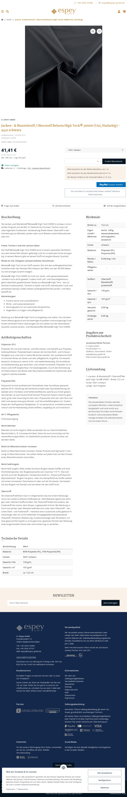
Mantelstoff (106, 282)
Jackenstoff (106, 285)
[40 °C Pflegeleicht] (104, 268)
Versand (21, 157)
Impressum (70, 698)
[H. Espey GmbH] (63, 11)
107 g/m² (105, 299)
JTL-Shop (122, 793)
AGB (66, 692)
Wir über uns (70, 675)
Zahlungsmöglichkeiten (74, 678)
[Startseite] (2, 19)
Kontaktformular (49, 690)
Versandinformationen (74, 681)
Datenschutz (70, 695)
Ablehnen (104, 787)
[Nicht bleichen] (111, 268)
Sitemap (68, 687)
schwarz (105, 244)
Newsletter (70, 684)
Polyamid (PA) (108, 253)
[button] (119, 11)
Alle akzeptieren (104, 773)
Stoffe (13, 138)
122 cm (104, 225)
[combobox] (95, 150)
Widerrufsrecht (71, 689)
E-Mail (53, 688)
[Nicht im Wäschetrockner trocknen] (118, 268)
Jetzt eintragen (110, 603)
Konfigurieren (105, 780)
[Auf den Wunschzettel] (99, 31)
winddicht (106, 239)
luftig (110, 230)
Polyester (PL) (107, 250)
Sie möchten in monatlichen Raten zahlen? (95, 193)
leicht (104, 230)
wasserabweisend (110, 233)
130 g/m (105, 290)
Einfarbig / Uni (108, 258)
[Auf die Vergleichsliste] (93, 31)
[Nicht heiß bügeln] (103, 272)
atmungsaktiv (108, 236)
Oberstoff (106, 279)
